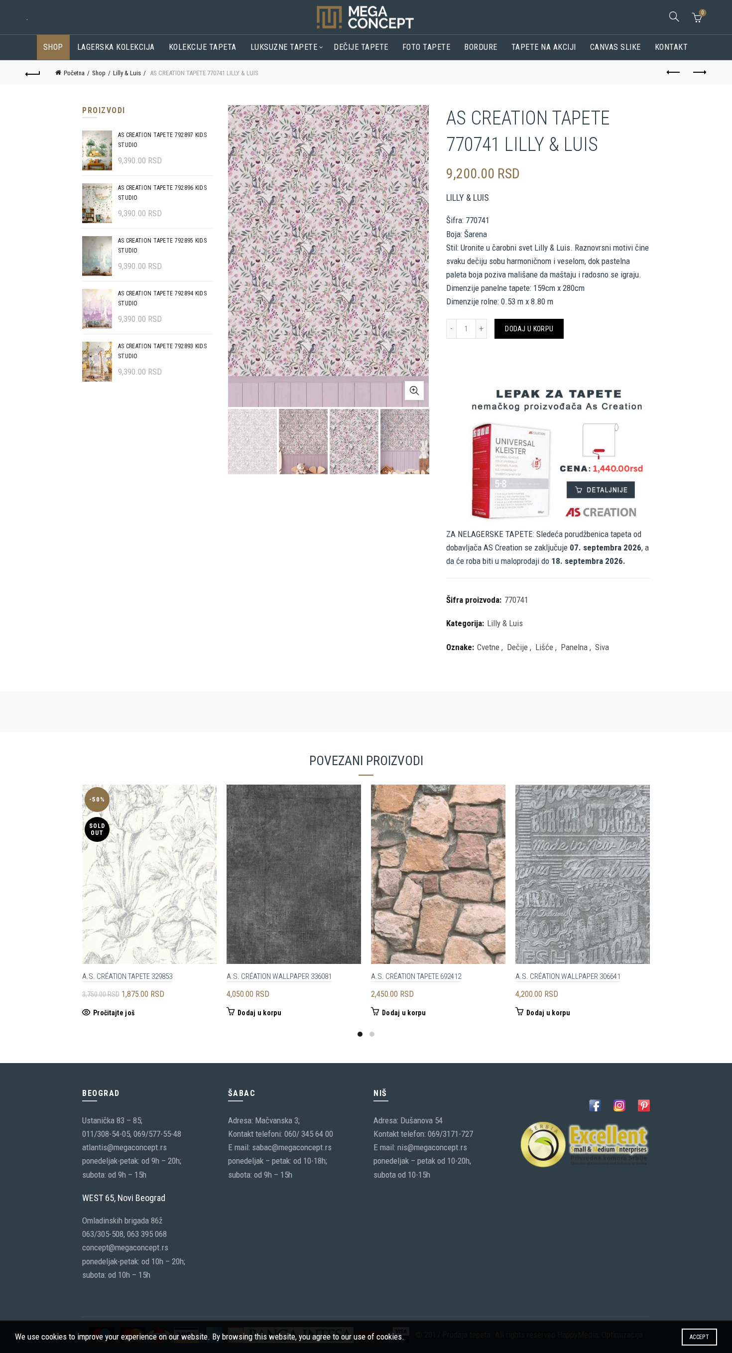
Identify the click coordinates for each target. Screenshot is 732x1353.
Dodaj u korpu (529, 329)
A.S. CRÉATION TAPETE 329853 (127, 976)
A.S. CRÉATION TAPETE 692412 (416, 976)
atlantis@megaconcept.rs (124, 1147)
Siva (602, 647)
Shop (53, 47)
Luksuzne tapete (284, 47)
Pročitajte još (113, 1013)
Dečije (517, 647)
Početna (74, 73)
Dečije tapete (361, 47)
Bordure (480, 47)
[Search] (674, 16)
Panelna (574, 647)
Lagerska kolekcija (116, 47)
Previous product (673, 73)
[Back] (33, 73)
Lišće (544, 647)
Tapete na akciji (543, 47)
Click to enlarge (414, 390)
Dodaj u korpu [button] (259, 1013)
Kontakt (671, 47)
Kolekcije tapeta (203, 47)
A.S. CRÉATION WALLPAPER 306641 (567, 976)
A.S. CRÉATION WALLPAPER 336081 (279, 976)
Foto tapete (426, 47)
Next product (698, 73)
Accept (699, 1337)
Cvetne (488, 647)
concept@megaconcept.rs (125, 1247)
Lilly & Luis (127, 73)
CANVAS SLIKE (615, 47)
